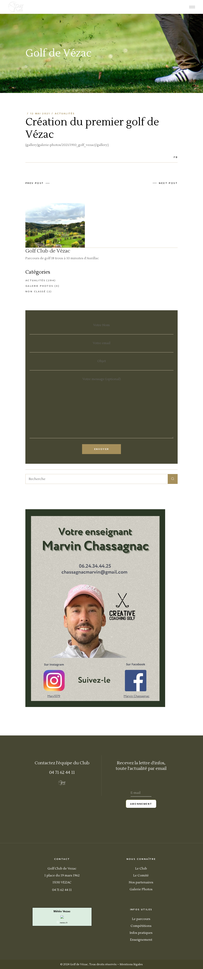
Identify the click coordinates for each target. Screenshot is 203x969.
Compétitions (141, 926)
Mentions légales (131, 964)
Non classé (35, 291)
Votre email (101, 343)
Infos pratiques (141, 933)
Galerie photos (39, 286)
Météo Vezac (62, 911)
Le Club (141, 869)
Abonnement (141, 804)
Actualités (65, 113)
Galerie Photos (141, 889)
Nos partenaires (141, 882)
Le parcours (141, 919)
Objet (101, 361)
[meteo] (62, 916)
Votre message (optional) (101, 379)
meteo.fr (63, 923)
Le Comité (141, 875)
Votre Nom (101, 325)
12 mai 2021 (40, 113)
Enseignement (141, 940)
